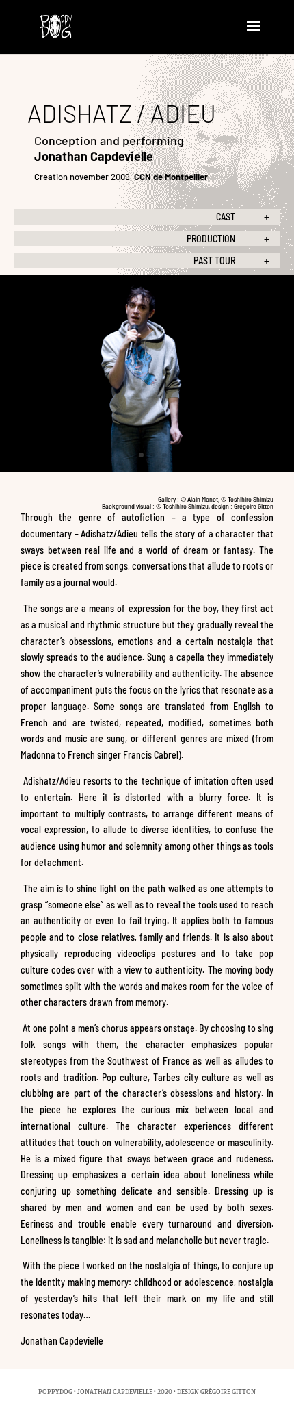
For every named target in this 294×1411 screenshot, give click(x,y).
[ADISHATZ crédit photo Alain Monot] (147, 468)
